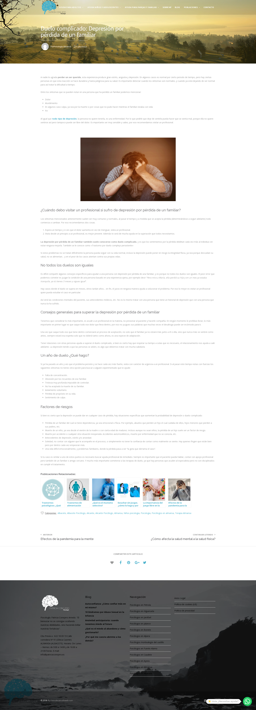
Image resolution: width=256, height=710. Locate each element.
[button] (247, 701)
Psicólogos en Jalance (140, 623)
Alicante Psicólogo (104, 513)
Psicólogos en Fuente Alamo (143, 648)
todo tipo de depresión (64, 118)
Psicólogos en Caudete (141, 654)
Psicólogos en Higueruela (142, 611)
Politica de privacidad (184, 610)
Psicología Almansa (62, 46)
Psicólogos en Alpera (140, 636)
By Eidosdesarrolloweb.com (60, 700)
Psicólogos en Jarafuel (140, 617)
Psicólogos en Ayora (139, 660)
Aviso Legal (179, 598)
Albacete (62, 513)
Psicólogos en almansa (163, 513)
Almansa (118, 513)
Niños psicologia (132, 513)
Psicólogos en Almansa (141, 667)
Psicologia (146, 513)
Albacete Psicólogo (76, 513)
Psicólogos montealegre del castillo (147, 642)
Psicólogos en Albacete (141, 673)
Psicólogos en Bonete (140, 629)
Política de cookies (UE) (185, 604)
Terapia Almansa (183, 513)
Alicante (90, 513)
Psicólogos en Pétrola (140, 605)
